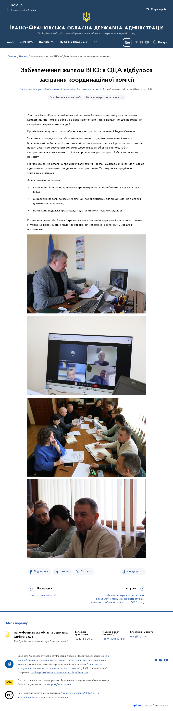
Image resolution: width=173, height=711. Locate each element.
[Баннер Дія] (127, 42)
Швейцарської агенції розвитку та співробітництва (59, 672)
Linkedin (64, 571)
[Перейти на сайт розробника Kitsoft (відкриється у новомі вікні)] (138, 705)
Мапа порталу (17, 623)
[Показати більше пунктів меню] (95, 41)
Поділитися (41, 571)
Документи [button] (46, 42)
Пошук (162, 42)
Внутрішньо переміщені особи (65, 97)
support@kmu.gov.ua (59, 684)
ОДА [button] (10, 42)
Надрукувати (134, 571)
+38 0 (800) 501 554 (114, 639)
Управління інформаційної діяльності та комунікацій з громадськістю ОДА (62, 89)
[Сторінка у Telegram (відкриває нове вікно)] (136, 42)
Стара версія (158, 9)
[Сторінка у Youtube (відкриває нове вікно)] (147, 42)
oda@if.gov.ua (138, 636)
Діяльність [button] (26, 42)
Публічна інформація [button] (74, 42)
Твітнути (86, 571)
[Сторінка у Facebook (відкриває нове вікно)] (141, 42)
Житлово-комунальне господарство (104, 97)
